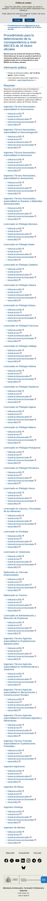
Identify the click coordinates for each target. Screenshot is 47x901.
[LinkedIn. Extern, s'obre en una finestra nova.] (23, 860)
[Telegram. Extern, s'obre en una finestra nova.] (34, 860)
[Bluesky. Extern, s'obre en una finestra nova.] (23, 868)
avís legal (23, 15)
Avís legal (37, 852)
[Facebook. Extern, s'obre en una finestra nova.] (6, 860)
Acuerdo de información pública (19, 119)
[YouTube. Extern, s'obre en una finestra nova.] (17, 860)
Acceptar (17, 20)
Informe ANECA (13, 124)
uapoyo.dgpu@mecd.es (25, 80)
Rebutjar (29, 20)
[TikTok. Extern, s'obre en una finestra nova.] (39, 860)
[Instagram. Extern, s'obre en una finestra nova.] (28, 860)
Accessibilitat (24, 852)
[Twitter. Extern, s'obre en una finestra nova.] (12, 860)
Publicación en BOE (15, 113)
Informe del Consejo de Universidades (21, 122)
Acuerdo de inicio (14, 116)
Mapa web (10, 852)
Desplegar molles (3, 25)
